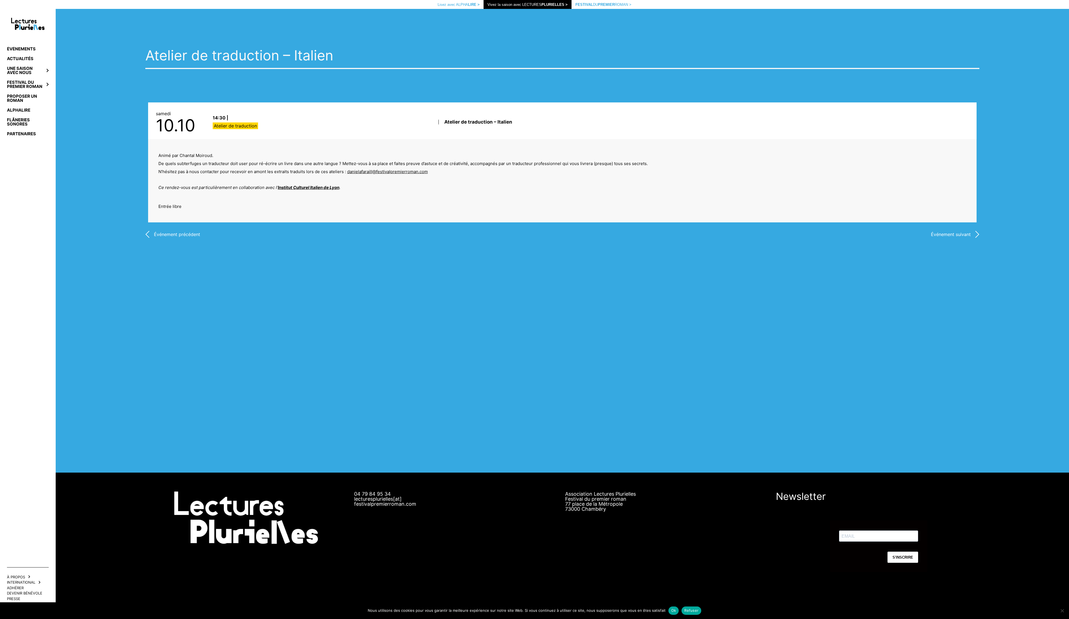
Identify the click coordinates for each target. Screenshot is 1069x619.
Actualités (20, 59)
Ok (673, 610)
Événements (21, 49)
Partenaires (21, 134)
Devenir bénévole (24, 593)
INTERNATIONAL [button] (21, 582)
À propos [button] (16, 577)
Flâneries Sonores (18, 122)
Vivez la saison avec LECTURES (527, 5)
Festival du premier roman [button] (24, 84)
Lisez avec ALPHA (459, 5)
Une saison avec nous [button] (20, 70)
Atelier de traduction (235, 126)
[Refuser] (1062, 610)
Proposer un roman (22, 98)
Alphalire (18, 110)
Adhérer (15, 588)
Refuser (691, 610)
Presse (13, 598)
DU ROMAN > (603, 5)
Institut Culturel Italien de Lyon (308, 187)
